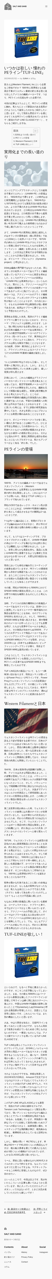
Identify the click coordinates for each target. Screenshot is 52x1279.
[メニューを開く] (46, 6)
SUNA (25, 78)
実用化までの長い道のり (25, 134)
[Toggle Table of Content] (34, 131)
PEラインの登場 (22, 138)
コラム (33, 78)
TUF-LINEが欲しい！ (25, 144)
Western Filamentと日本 (26, 141)
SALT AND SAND (20, 6)
